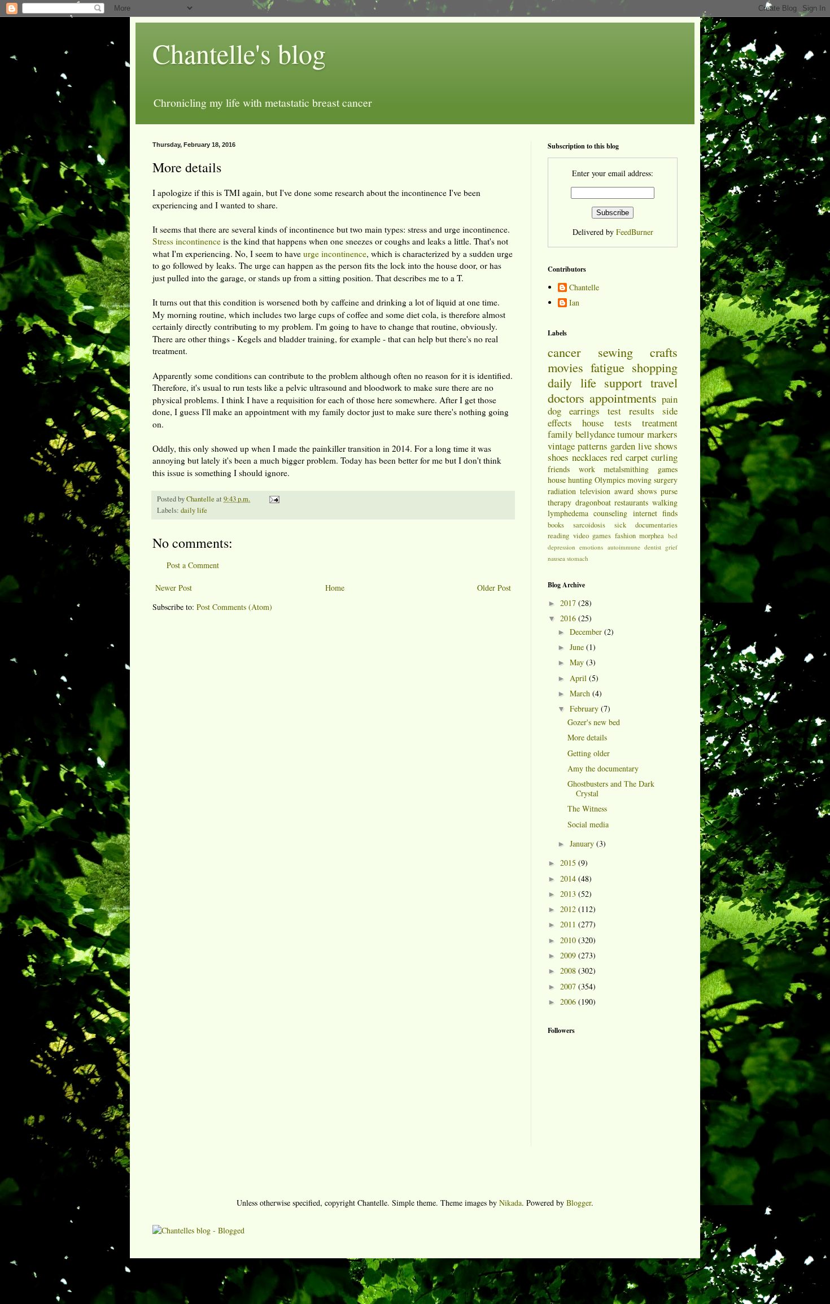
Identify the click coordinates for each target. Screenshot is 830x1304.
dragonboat (593, 502)
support (623, 382)
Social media (588, 824)
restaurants (631, 502)
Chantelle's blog (239, 53)
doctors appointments (602, 397)
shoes (558, 457)
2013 (569, 893)
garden (622, 445)
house (593, 422)
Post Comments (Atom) (234, 606)
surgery (666, 479)
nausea (556, 558)
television (595, 491)
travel (664, 382)
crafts (664, 351)
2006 (569, 1001)
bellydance (595, 434)
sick (620, 525)
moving (639, 479)
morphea (651, 535)
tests (623, 422)
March (581, 693)
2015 (569, 862)
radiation (562, 491)
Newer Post (173, 587)
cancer (564, 351)
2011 (569, 924)
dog (554, 410)
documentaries (656, 525)
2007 (569, 986)
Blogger (578, 1202)
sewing (615, 351)
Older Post (494, 587)
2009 (569, 955)
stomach (577, 558)
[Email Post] (273, 499)
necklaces (590, 457)
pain (670, 398)
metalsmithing (626, 469)
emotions (591, 547)
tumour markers (647, 434)
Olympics (610, 479)
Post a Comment (193, 565)
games (668, 469)
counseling (610, 513)
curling (664, 457)
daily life (194, 510)
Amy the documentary (603, 768)
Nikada (510, 1202)
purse (669, 491)
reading (558, 535)
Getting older (588, 753)
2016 (569, 618)
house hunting (570, 479)
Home (334, 587)
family (560, 434)
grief (671, 547)
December (587, 631)
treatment (660, 422)
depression (561, 547)
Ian (574, 303)
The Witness (587, 808)
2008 (569, 970)
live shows (658, 445)
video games (592, 535)
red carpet (629, 457)
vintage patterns (578, 445)
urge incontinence (334, 253)
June (578, 647)
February (585, 708)
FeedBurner (634, 231)
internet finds (655, 513)
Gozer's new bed (593, 722)
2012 (569, 909)
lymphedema (568, 513)
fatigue (607, 367)
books (556, 525)
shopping (655, 367)
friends (559, 469)
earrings (584, 410)
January (583, 843)
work (587, 469)
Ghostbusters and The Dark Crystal (610, 788)
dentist (652, 547)
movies (565, 367)
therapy (559, 502)
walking (665, 502)
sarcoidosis (589, 525)
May (578, 662)
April (579, 678)
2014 (569, 878)
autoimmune (624, 547)
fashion (625, 535)
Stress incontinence (186, 241)
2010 (569, 940)
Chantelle (584, 288)
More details (587, 737)
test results (631, 410)
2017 (569, 603)
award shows (635, 491)
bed (673, 535)
